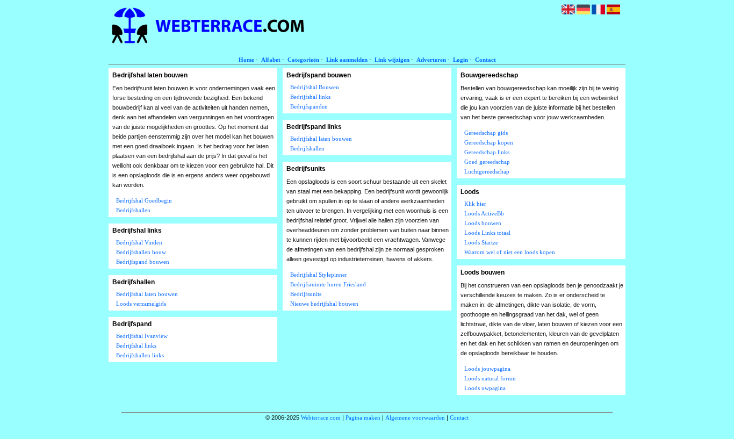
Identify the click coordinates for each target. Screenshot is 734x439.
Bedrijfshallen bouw (141, 252)
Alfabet (270, 59)
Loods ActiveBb (484, 213)
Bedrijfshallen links (140, 355)
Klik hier (475, 203)
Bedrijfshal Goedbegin (144, 200)
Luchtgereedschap (486, 171)
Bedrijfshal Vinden (139, 242)
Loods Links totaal (487, 232)
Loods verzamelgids (141, 303)
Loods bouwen (482, 223)
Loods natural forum (490, 378)
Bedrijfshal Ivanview (142, 336)
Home (246, 59)
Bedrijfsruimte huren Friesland (328, 284)
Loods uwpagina (485, 388)
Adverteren (431, 59)
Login (460, 59)
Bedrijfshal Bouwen (314, 87)
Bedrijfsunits (305, 294)
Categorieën (303, 59)
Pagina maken (363, 417)
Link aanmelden (347, 59)
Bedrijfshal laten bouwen (147, 294)
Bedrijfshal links (136, 345)
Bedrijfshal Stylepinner (318, 274)
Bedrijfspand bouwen (142, 261)
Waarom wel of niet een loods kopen (509, 252)
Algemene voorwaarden (415, 417)
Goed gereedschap (487, 162)
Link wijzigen (392, 59)
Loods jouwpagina (487, 368)
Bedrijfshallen (133, 210)
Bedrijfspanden (309, 106)
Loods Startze (481, 242)
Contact (485, 59)
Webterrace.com (321, 417)
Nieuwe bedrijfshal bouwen (324, 303)
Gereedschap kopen (488, 142)
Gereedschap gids (486, 132)
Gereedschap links (486, 152)
